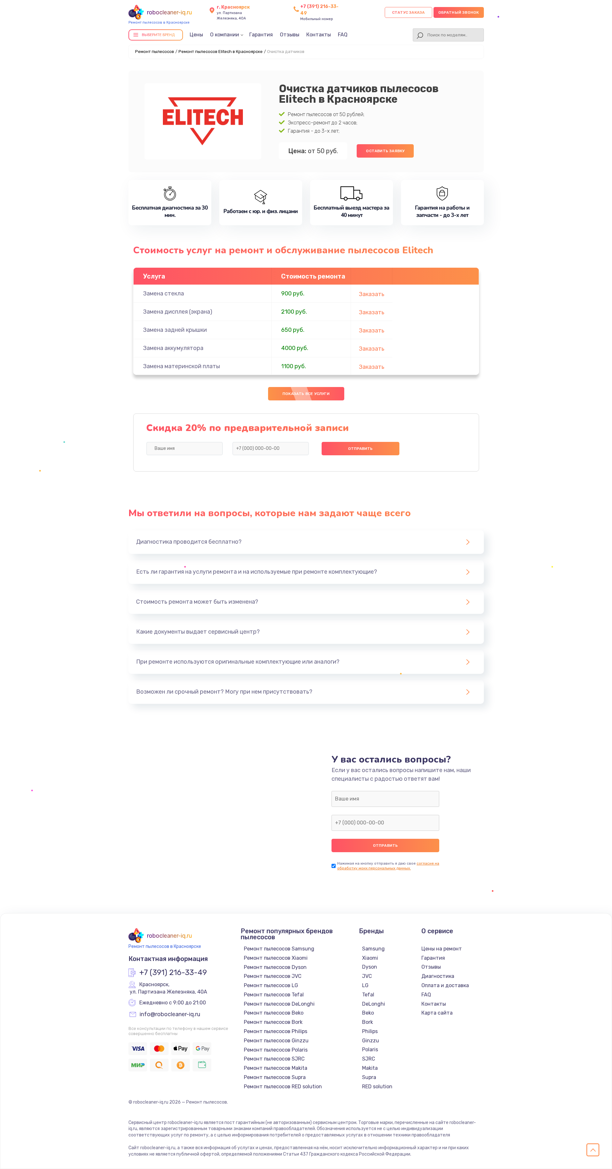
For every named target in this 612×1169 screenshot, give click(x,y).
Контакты (318, 35)
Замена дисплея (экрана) (177, 311)
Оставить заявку (385, 151)
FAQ (342, 35)
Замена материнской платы (181, 366)
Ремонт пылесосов (154, 51)
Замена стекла (163, 293)
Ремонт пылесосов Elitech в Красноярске (220, 51)
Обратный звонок (458, 12)
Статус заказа (408, 12)
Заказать (371, 294)
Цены (196, 35)
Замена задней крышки (175, 329)
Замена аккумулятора (173, 348)
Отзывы (289, 35)
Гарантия (261, 35)
